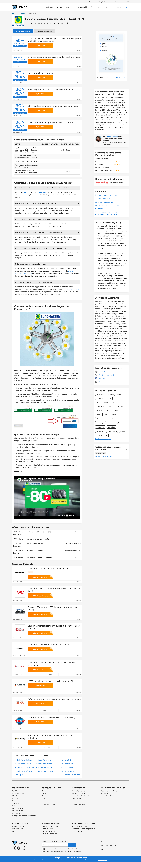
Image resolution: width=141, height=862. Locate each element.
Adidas (105, 402)
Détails (78, 50)
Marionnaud (100, 419)
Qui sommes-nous (18, 826)
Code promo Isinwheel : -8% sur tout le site (48, 568)
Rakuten (117, 411)
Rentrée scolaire (17, 808)
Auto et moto (100, 453)
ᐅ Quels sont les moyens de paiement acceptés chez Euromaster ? (40, 248)
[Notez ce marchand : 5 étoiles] (107, 182)
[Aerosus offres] (20, 666)
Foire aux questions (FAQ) (80, 826)
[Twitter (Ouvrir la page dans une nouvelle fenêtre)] (19, 848)
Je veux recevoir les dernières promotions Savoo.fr (61, 849)
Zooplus (113, 415)
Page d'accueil (104, 372)
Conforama (113, 431)
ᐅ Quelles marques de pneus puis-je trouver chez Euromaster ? (39, 219)
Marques (22, 13)
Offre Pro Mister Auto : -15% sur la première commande (54, 699)
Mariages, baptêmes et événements (24, 816)
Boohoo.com (101, 406)
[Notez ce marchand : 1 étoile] (96, 182)
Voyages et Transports (79, 793)
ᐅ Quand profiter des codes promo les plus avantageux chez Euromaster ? (43, 188)
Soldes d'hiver (16, 803)
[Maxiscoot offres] (20, 648)
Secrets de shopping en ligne (106, 195)
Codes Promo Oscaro (45, 760)
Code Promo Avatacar (45, 771)
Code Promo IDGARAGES (25, 767)
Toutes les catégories (79, 804)
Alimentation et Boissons (80, 801)
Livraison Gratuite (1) (45, 31)
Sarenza (111, 406)
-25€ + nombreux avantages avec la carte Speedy (51, 717)
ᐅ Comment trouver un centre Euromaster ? (31, 264)
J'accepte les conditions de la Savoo (65, 851)
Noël (13, 806)
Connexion (125, 2)
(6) (23, 31)
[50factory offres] (20, 739)
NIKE (116, 398)
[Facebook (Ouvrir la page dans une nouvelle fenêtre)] (14, 848)
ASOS (119, 394)
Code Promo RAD (65, 760)
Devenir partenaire (78, 831)
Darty (113, 402)
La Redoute (100, 394)
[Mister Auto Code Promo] (20, 703)
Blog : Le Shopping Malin (97, 2)
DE (111, 846)
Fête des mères (17, 811)
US (102, 846)
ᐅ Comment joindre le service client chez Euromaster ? (35, 282)
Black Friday (42, 192)
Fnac (98, 402)
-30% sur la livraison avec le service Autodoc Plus (51, 681)
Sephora (111, 394)
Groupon (120, 406)
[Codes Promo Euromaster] (18, 21)
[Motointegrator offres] (20, 629)
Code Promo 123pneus (67, 767)
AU (116, 846)
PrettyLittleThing (102, 435)
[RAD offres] (20, 592)
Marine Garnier (112, 137)
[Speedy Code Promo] (20, 721)
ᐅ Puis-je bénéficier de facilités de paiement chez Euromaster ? (39, 232)
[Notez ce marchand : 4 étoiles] (104, 182)
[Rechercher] (126, 7)
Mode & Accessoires (78, 791)
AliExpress (100, 398)
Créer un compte (113, 2)
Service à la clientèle (106, 375)
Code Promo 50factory (24, 771)
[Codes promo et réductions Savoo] (20, 7)
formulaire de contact (71, 289)
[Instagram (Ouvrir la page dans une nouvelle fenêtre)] (23, 848)
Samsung (100, 423)
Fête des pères (17, 813)
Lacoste (99, 411)
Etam (98, 415)
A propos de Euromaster (104, 199)
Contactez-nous (17, 829)
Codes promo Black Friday (109, 791)
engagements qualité (117, 77)
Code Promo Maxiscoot (24, 760)
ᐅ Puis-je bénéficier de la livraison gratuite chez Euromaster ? (38, 203)
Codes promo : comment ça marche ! (84, 829)
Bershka (108, 411)
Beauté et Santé (77, 798)
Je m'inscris (72, 845)
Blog (13, 831)
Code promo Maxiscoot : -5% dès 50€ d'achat (49, 644)
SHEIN (109, 398)
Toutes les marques (48, 804)
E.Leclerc (109, 423)
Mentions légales (47, 829)
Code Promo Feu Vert (67, 771)
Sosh (105, 415)
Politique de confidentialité (50, 826)
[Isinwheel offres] (20, 572)
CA (102, 849)
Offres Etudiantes (18, 793)
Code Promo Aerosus (45, 767)
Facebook (102, 378)
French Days (16, 798)
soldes (24, 192)
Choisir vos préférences (49, 834)
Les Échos (111, 427)
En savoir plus (102, 860)
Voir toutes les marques (103, 439)
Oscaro (122, 431)
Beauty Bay (100, 427)
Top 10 (14, 791)
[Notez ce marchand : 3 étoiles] (102, 182)
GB (107, 846)
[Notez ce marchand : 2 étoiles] (99, 182)
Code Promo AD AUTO (24, 764)
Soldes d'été (16, 801)
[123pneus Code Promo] (20, 611)
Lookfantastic (101, 431)
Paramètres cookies (48, 831)
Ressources (105, 793)
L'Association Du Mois (108, 796)
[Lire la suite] (126, 449)
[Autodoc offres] (20, 685)
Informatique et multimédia (80, 796)
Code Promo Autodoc (45, 764)
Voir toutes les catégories (103, 456)
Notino (118, 423)
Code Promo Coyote (66, 764)
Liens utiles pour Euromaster (106, 202)
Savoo (14, 13)
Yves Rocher (112, 419)
